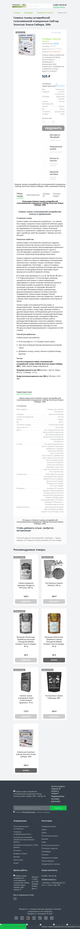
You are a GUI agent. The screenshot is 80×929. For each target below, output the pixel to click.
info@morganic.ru (49, 879)
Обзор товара (20, 194)
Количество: (47, 118)
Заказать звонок (59, 7)
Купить (54, 660)
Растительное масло (50, 836)
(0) (59, 32)
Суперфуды (28, 12)
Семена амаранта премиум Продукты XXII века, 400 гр (26, 585)
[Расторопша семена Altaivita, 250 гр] (54, 569)
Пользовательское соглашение (21, 827)
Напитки (45, 854)
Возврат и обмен (20, 853)
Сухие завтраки (48, 861)
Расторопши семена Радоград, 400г (54, 697)
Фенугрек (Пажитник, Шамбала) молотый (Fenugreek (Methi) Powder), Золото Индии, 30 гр (26, 641)
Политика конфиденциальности (22, 833)
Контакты (17, 850)
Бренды (16, 857)
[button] (60, 4)
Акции (15, 863)
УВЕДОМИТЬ (53, 128)
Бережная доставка (54, 173)
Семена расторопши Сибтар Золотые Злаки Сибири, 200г (26, 754)
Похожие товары (56, 194)
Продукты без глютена (51, 864)
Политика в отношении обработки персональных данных (23, 839)
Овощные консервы (50, 858)
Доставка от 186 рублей (55, 136)
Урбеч (44, 833)
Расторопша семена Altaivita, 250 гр (54, 584)
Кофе (44, 842)
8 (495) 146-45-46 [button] (49, 876)
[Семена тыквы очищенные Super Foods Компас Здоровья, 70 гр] (26, 682)
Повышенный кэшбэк (56, 147)
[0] (59, 926)
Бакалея (45, 839)
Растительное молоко (50, 845)
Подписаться (58, 808)
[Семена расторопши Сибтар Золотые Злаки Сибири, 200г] (26, 738)
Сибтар (56, 43)
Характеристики (33, 195)
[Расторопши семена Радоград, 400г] (54, 682)
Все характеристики (60, 84)
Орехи (44, 829)
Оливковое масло (49, 826)
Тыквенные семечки (45, 12)
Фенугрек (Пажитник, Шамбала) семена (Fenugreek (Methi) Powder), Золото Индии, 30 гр (54, 641)
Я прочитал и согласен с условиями (32, 812)
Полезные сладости (50, 848)
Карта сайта (18, 860)
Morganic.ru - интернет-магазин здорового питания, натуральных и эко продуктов (40, 910)
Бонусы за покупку (54, 159)
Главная (16, 12)
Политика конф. (28, 812)
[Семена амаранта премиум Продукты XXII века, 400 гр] (26, 569)
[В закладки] (64, 32)
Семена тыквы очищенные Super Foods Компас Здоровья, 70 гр (26, 699)
